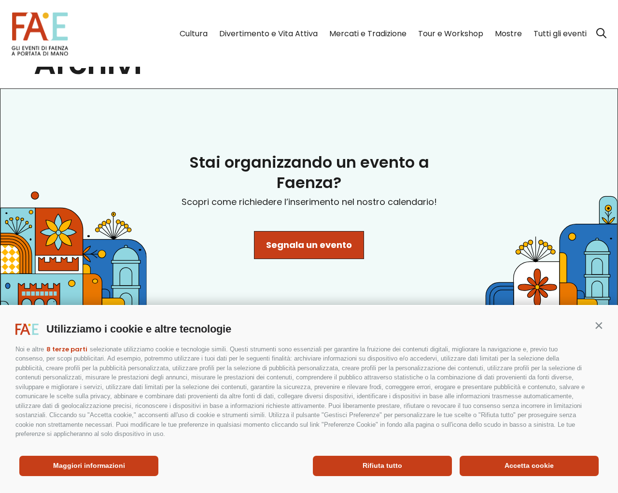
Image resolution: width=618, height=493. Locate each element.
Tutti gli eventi (560, 33)
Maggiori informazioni (89, 465)
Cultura (194, 33)
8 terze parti (66, 349)
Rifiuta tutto (382, 465)
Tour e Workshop (450, 33)
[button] (599, 325)
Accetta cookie (529, 465)
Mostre (508, 33)
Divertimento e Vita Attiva (268, 33)
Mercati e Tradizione (368, 33)
